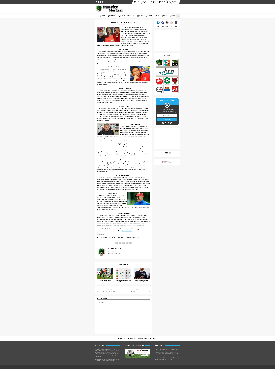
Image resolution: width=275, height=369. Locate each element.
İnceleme (165, 16)
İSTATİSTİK (149, 16)
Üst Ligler (137, 237)
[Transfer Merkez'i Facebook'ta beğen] (162, 23)
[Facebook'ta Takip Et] (166, 123)
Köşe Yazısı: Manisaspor (105, 280)
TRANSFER (141, 16)
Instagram (143, 338)
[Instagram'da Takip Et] (171, 123)
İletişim (177, 2)
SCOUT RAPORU (112, 16)
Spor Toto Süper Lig (119, 237)
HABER (157, 16)
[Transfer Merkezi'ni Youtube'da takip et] (171, 23)
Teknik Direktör (129, 237)
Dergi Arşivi (147, 2)
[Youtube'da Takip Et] (168, 123)
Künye (169, 2)
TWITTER (173, 16)
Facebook (132, 338)
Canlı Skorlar (138, 2)
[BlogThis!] (99, 234)
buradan (113, 360)
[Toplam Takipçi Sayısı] (176, 23)
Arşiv (155, 2)
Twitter (122, 338)
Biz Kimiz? (162, 2)
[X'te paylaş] (100, 234)
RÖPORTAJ (103, 16)
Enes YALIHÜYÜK (127, 231)
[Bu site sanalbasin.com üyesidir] (165, 162)
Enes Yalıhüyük (103, 237)
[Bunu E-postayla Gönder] (97, 234)
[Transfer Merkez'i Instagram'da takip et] (167, 23)
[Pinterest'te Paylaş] (103, 234)
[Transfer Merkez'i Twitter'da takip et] (158, 23)
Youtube (154, 338)
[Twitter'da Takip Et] (163, 123)
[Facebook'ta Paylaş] (101, 234)
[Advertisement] (154, 8)
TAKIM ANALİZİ (132, 16)
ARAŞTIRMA (122, 16)
